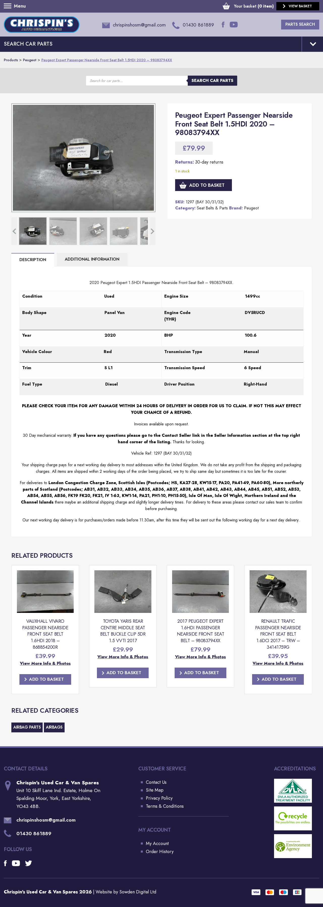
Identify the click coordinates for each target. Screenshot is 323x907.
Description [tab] (32, 260)
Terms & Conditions (165, 806)
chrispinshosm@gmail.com (46, 820)
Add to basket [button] (46, 679)
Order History (160, 851)
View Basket (300, 6)
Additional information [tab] (92, 259)
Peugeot (251, 208)
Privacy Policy (159, 798)
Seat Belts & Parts (212, 208)
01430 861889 (33, 833)
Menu (9, 6)
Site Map (155, 790)
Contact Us (156, 782)
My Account (157, 843)
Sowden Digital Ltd (137, 892)
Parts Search (300, 24)
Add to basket (207, 185)
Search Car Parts (212, 80)
